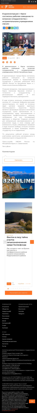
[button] (5, 242)
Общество (5, 309)
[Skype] (15, 28)
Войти (24, 6)
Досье (4, 320)
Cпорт (4, 325)
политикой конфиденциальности (10, 409)
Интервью (5, 318)
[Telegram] (35, 1)
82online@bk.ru (16, 368)
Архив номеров (7, 339)
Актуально (5, 306)
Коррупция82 (6, 311)
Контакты (5, 343)
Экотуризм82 (6, 323)
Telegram (21, 313)
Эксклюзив (5, 316)
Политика (5, 313)
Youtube (21, 311)
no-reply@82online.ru (15, 373)
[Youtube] (33, 1)
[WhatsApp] (12, 28)
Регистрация (31, 6)
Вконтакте (21, 309)
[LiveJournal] (9, 28)
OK (32, 401)
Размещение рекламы (9, 341)
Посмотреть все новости (18, 293)
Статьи (4, 336)
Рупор (4, 346)
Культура (5, 328)
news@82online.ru (7, 368)
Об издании (6, 334)
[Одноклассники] (29, 1)
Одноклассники (23, 306)
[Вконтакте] (31, 1)
